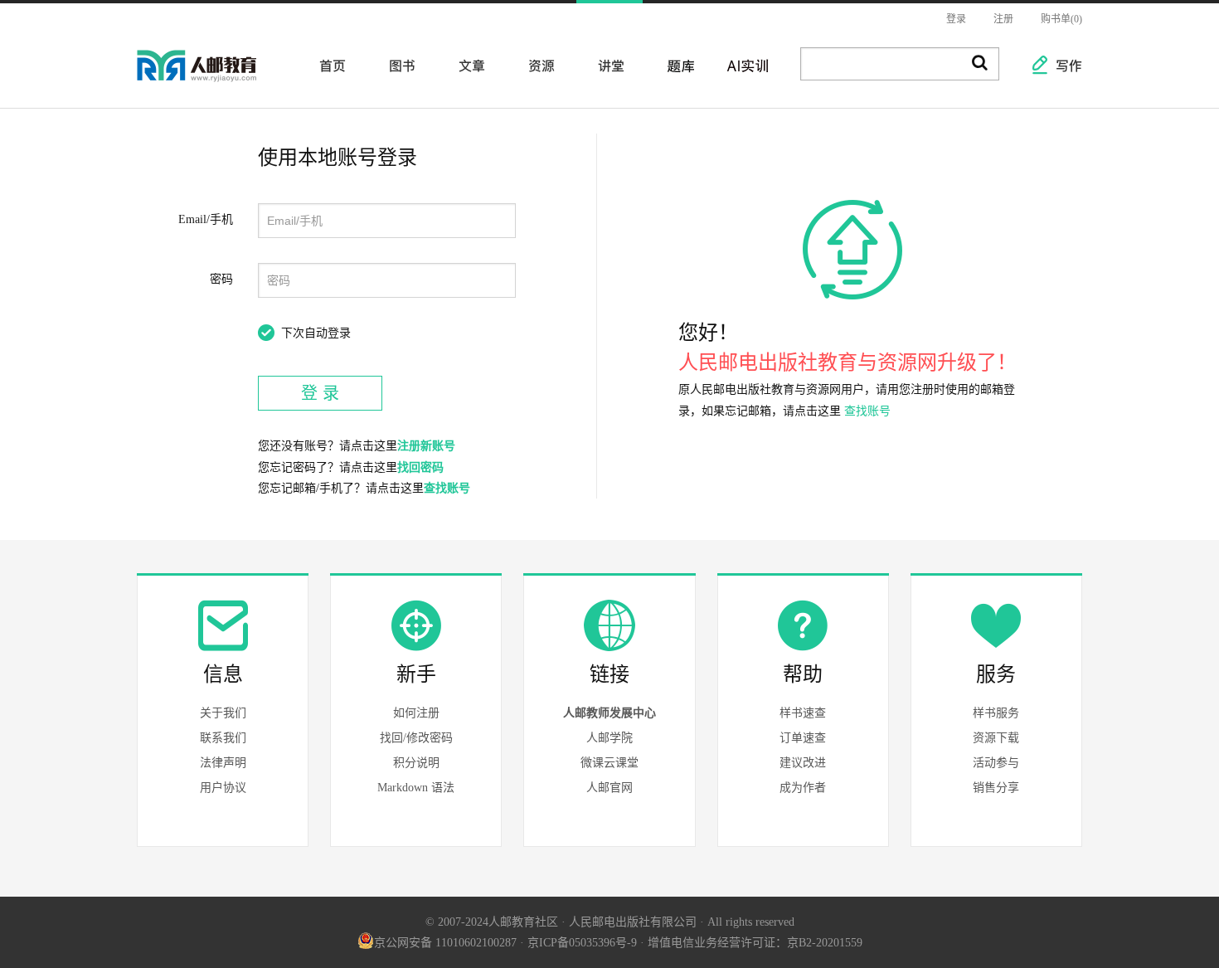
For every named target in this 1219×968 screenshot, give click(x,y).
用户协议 (223, 787)
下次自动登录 (316, 333)
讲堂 (606, 64)
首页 (327, 64)
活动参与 (996, 762)
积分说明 (416, 762)
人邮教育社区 (213, 77)
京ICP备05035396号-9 (582, 942)
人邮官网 (609, 787)
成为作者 (802, 787)
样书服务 (996, 713)
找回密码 (420, 467)
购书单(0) (1061, 19)
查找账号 (447, 488)
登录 (956, 19)
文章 (467, 64)
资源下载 (996, 738)
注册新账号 (426, 446)
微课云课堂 (609, 762)
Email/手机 (205, 219)
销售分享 (996, 787)
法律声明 (223, 762)
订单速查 (802, 738)
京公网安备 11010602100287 (445, 942)
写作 (1060, 64)
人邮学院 (609, 738)
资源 (536, 64)
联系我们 (223, 738)
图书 (397, 64)
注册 (1003, 19)
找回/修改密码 (416, 738)
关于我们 (223, 713)
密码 (221, 279)
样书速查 (802, 713)
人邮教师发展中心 (609, 713)
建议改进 (802, 762)
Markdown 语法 (415, 787)
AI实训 (745, 64)
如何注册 (416, 713)
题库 (676, 64)
